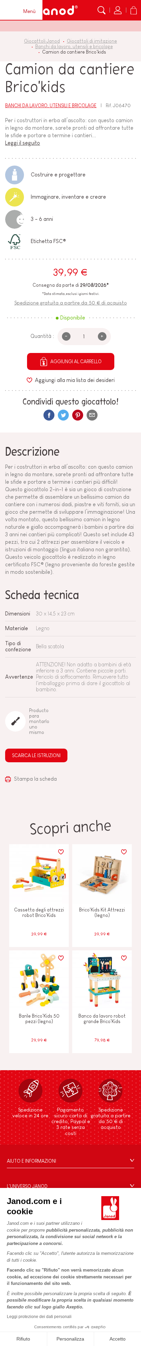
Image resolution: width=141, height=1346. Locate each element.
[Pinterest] (77, 415)
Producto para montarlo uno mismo (39, 721)
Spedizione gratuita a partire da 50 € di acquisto (70, 303)
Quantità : (42, 336)
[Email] (92, 415)
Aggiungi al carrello (76, 361)
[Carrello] (133, 10)
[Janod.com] (56, 10)
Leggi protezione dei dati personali (39, 1316)
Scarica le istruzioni (36, 755)
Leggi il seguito (22, 143)
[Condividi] (48, 415)
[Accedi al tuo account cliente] (118, 10)
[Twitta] (63, 415)
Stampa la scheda (35, 779)
